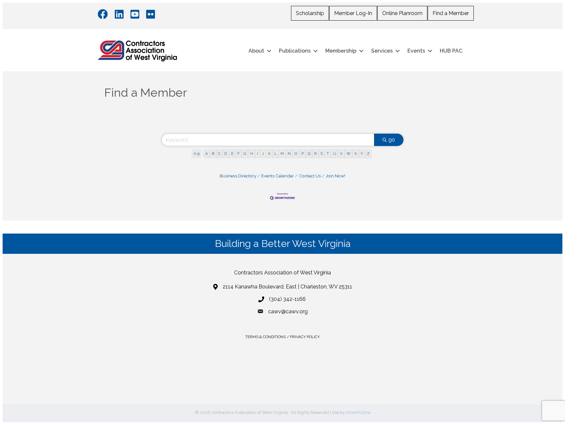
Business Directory (238, 175)
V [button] (341, 153)
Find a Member (451, 13)
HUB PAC (451, 51)
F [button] (238, 153)
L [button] (275, 153)
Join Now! (335, 175)
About (256, 51)
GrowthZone (358, 412)
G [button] (245, 153)
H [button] (251, 153)
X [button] (355, 153)
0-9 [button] (196, 153)
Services (382, 51)
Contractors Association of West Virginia (282, 273)
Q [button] (309, 153)
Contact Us (310, 175)
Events (416, 51)
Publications (295, 51)
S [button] (321, 153)
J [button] (263, 153)
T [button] (328, 153)
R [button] (315, 153)
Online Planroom (402, 13)
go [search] (391, 140)
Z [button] (368, 153)
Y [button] (362, 153)
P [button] (302, 153)
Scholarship (310, 13)
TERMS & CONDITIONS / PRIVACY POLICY (282, 337)
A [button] (206, 153)
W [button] (349, 153)
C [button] (219, 153)
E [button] (232, 153)
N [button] (289, 153)
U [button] (334, 153)
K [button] (269, 153)
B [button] (213, 153)
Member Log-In (353, 13)
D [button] (225, 153)
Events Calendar (277, 175)
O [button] (296, 153)
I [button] (257, 153)
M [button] (282, 153)
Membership (340, 51)
